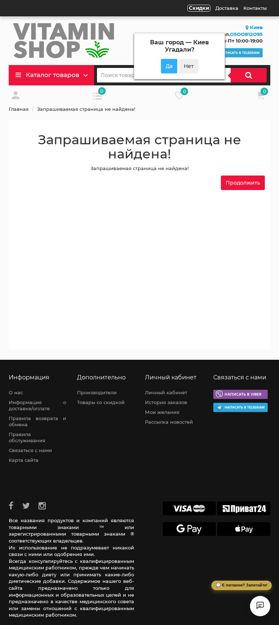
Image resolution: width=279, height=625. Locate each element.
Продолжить (243, 183)
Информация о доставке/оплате (37, 405)
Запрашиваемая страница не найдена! (86, 109)
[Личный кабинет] (16, 97)
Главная (19, 109)
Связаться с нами (30, 450)
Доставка (226, 8)
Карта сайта (24, 460)
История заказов (166, 402)
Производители (97, 392)
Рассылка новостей (169, 422)
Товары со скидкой (101, 402)
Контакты (255, 8)
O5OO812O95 (246, 34)
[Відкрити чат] (260, 606)
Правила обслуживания (27, 437)
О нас (16, 392)
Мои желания (162, 412)
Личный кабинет (166, 392)
